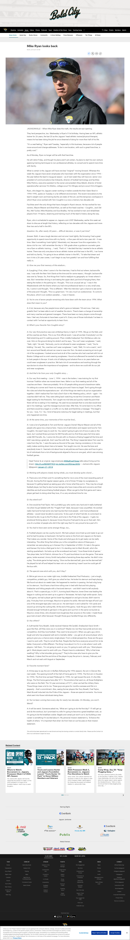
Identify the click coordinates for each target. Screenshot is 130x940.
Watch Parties (26, 885)
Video (99, 871)
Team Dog (8, 894)
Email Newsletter (119, 888)
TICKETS (62, 861)
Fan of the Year (80, 890)
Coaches (8, 877)
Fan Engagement (80, 865)
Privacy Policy (119, 897)
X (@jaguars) (119, 874)
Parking (27, 871)
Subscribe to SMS (119, 885)
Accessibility (45, 882)
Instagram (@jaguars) (119, 871)
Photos (99, 868)
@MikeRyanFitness (71, 461)
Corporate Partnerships (119, 894)
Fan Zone (80, 868)
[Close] (127, 933)
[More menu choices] (84, 30)
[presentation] (123, 795)
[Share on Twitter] (92, 54)
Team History (8, 886)
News (99, 865)
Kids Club (80, 902)
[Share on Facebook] (89, 54)
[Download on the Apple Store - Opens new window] (58, 916)
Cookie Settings (83, 933)
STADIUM (45, 861)
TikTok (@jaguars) (119, 882)
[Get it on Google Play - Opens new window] (71, 917)
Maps (26, 874)
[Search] (103, 30)
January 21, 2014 (45, 467)
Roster (8, 865)
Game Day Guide (26, 865)
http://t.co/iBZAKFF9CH (45, 464)
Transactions (8, 868)
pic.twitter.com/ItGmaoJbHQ (68, 464)
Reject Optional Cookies (99, 933)
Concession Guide (27, 882)
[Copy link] (100, 53)
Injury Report (8, 871)
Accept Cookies (115, 933)
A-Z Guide (45, 879)
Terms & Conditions (119, 901)
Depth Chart (8, 874)
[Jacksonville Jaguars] (65, 925)
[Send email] (96, 54)
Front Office (8, 883)
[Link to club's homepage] (5, 30)
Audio (98, 874)
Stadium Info (26, 868)
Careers (119, 891)
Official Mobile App (119, 865)
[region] (65, 933)
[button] (62, 795)
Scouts (8, 880)
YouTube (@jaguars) (119, 868)
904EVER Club (80, 905)
